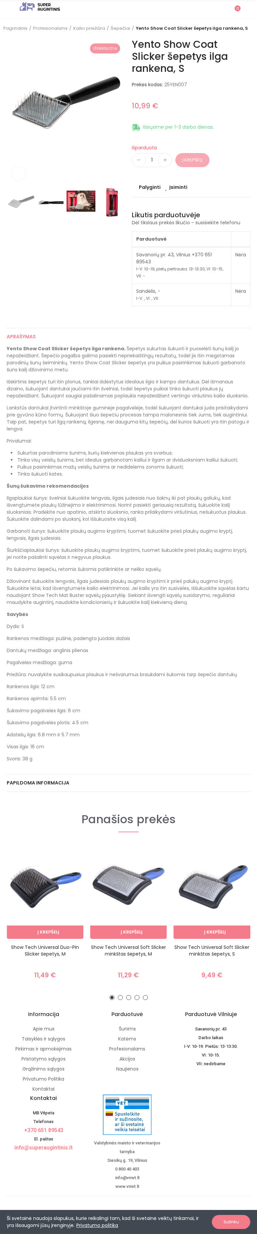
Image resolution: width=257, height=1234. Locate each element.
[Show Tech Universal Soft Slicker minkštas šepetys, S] (212, 891)
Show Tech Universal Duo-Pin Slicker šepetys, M (45, 950)
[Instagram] (49, 1159)
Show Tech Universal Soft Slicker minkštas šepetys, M (128, 950)
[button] (13, 111)
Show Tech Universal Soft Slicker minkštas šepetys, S (211, 950)
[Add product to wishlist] (67, 869)
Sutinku (231, 1222)
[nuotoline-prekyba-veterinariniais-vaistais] (127, 1114)
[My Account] (247, 9)
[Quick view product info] (67, 882)
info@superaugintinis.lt (43, 1147)
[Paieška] (223, 8)
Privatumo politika (97, 1225)
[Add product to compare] (67, 856)
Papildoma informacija (38, 782)
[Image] (40, 6)
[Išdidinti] (18, 173)
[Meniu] (10, 9)
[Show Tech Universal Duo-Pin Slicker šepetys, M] (45, 891)
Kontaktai (43, 1098)
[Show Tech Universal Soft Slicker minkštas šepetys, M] (128, 891)
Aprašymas (21, 336)
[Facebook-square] (38, 1159)
